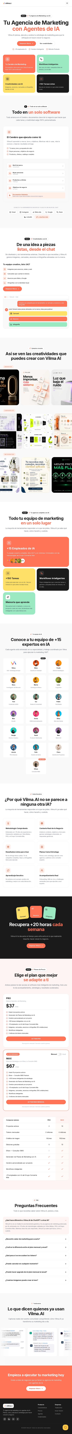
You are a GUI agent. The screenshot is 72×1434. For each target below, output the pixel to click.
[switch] (60, 1054)
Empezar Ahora (25, 43)
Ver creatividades (46, 43)
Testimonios (58, 1407)
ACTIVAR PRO (36, 1039)
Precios (40, 1411)
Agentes (40, 1414)
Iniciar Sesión (59, 1411)
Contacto (58, 1414)
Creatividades (42, 1417)
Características (42, 1407)
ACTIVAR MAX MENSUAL (36, 1102)
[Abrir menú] (67, 3)
